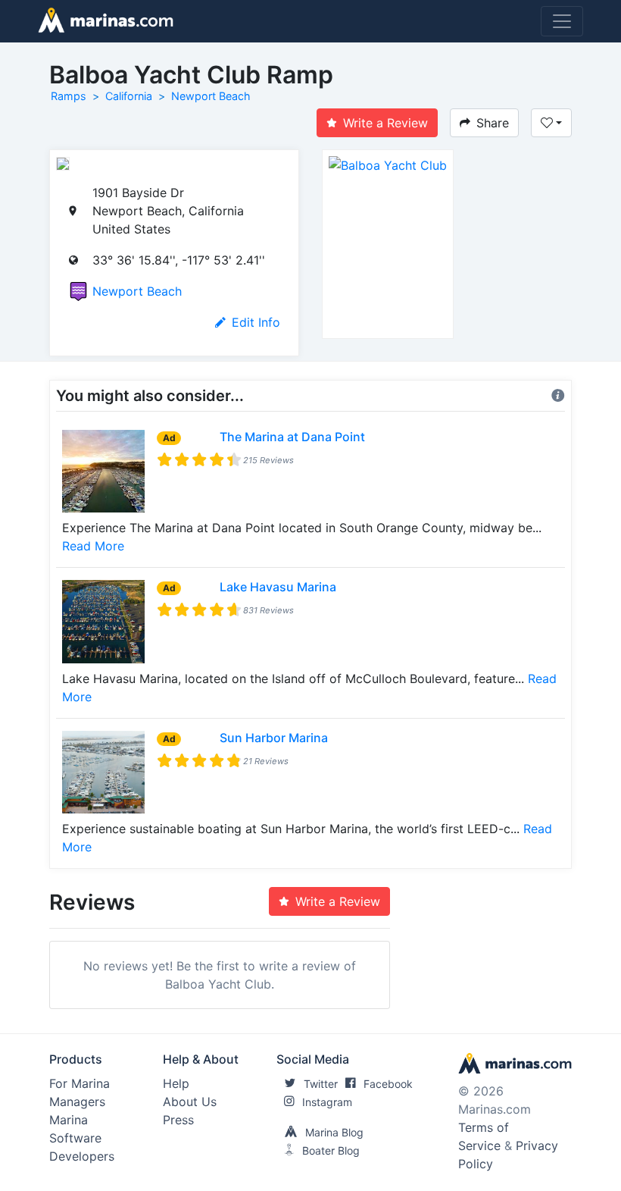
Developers (81, 1156)
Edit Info (256, 322)
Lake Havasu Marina (278, 586)
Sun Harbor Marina (274, 737)
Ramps (68, 95)
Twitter (321, 1083)
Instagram (327, 1101)
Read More (93, 545)
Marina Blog (334, 1132)
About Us (190, 1101)
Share (492, 122)
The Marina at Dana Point (292, 436)
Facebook (388, 1083)
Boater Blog (331, 1150)
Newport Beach (211, 95)
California (128, 95)
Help (176, 1083)
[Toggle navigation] (562, 21)
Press (178, 1119)
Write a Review (385, 122)
